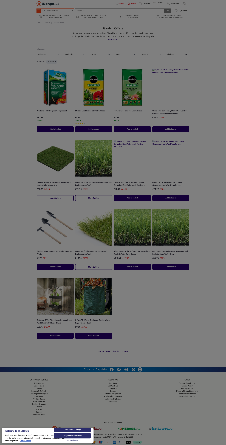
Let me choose (72, 440)
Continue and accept (72, 429)
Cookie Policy (25, 441)
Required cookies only (72, 436)
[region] (48, 435)
